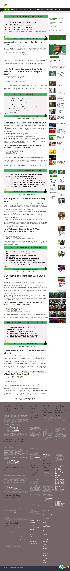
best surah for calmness (58, 469)
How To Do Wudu (36, 9)
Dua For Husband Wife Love (35, 520)
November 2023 (45, 539)
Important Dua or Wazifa (54, 56)
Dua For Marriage (33, 524)
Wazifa (31, 539)
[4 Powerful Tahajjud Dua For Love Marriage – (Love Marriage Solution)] (52, 102)
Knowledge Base (14, 9)
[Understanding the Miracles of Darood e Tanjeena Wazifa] (52, 136)
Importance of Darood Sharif (47, 9)
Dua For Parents (33, 525)
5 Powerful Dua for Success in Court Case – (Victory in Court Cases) (61, 98)
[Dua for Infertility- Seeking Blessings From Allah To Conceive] (52, 142)
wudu (10, 426)
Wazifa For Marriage (33, 543)
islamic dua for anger (58, 488)
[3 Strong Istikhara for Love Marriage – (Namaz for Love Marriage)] (52, 81)
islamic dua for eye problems (59, 490)
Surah (31, 537)
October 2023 (45, 541)
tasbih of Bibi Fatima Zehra (48, 502)
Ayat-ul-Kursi (10, 429)
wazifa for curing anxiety (58, 505)
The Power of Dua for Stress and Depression (61, 124)
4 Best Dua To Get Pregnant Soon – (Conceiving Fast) (60, 111)
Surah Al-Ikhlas (15, 427)
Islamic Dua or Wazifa (34, 530)
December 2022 (45, 553)
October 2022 (45, 557)
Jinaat (31, 532)
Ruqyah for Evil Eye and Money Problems (61, 156)
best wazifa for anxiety (58, 471)
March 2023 (45, 548)
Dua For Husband (33, 518)
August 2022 (45, 558)
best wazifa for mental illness (59, 475)
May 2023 (44, 544)
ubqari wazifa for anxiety (58, 499)
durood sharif (16, 428)
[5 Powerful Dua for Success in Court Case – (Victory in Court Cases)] (52, 95)
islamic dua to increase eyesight (59, 493)
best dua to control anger (59, 467)
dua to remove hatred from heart (60, 484)
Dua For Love (32, 522)
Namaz (36, 452)
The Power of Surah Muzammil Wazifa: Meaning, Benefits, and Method (61, 131)
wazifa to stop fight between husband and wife (59, 513)
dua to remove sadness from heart (60, 485)
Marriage (31, 534)
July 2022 (44, 560)
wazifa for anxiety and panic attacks (60, 503)
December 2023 (45, 537)
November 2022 (45, 555)
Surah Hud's (10, 487)
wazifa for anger (57, 500)
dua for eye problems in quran (59, 481)
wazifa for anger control (58, 501)
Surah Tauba (45, 454)
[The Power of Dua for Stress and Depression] (52, 123)
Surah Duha (57, 452)
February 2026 (45, 534)
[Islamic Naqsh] (5, 9)
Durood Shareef (15, 462)
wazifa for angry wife (58, 502)
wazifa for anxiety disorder (59, 504)
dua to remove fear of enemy (59, 483)
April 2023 (44, 546)
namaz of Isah (38, 508)
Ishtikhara (32, 529)
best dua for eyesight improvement (60, 466)
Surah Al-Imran (37, 457)
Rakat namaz (50, 498)
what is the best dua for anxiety (59, 514)
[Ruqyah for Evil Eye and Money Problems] (52, 155)
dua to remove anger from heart (60, 482)
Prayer (31, 536)
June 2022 (44, 562)
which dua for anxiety (58, 515)
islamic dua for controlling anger (60, 489)
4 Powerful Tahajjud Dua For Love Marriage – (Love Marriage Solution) (61, 105)
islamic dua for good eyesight (59, 491)
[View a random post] (65, 9)
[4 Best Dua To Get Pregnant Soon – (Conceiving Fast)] (52, 109)
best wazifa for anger (58, 470)
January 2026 (45, 536)
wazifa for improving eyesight (59, 508)
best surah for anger (58, 468)
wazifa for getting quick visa (59, 506)
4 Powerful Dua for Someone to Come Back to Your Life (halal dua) (61, 118)
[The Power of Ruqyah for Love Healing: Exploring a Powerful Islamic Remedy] (52, 161)
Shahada (10, 514)
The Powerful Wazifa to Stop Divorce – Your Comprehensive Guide (61, 150)
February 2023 (45, 550)
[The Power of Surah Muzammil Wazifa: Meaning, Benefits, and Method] (52, 128)
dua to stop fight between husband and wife (60, 487)
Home (8, 9)
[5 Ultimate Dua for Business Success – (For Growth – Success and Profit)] (52, 88)
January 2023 (45, 551)
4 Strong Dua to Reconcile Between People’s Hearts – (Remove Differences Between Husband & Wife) (57, 22)
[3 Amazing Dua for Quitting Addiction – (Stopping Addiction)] (57, 46)
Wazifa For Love (33, 541)
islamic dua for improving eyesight (60, 492)
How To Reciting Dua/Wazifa (25, 9)
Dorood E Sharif (15, 488)
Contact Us (57, 9)
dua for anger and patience (59, 480)
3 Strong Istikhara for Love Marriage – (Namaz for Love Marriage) (61, 83)
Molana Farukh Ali (61, 63)
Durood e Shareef (46, 450)
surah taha (11, 545)
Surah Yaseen (13, 460)
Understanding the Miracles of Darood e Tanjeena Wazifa (60, 137)
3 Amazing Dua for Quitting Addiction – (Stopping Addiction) (28, 1)
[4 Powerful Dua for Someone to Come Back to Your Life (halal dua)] (52, 115)
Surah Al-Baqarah (14, 515)
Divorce (31, 517)
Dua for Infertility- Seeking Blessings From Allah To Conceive (60, 144)
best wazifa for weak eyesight (59, 479)
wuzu (10, 484)
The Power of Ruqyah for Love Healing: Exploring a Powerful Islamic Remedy (61, 163)
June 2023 (44, 543)
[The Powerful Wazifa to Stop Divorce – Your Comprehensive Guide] (52, 149)
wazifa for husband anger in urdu (60, 507)
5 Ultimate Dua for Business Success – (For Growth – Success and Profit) (61, 90)
